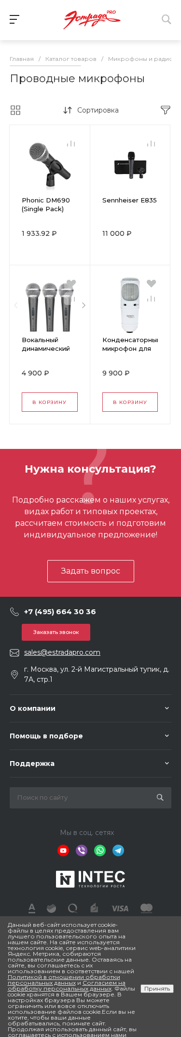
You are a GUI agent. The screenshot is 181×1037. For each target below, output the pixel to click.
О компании (33, 708)
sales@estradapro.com (62, 652)
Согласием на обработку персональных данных (66, 985)
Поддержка (32, 763)
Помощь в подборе (46, 736)
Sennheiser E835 (129, 200)
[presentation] (16, 306)
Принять (157, 988)
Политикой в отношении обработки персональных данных (64, 979)
